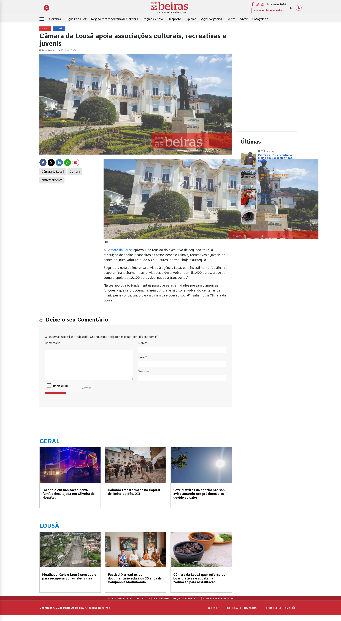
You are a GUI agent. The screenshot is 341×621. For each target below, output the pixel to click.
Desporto (174, 19)
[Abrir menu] (41, 19)
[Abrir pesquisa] (46, 8)
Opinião (191, 19)
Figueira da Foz (76, 19)
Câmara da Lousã (53, 171)
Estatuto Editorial (120, 598)
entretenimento (52, 180)
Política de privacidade (243, 608)
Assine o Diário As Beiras (269, 10)
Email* (142, 357)
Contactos (143, 598)
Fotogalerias (261, 19)
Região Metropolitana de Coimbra (114, 19)
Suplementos (161, 598)
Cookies (214, 608)
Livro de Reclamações (281, 608)
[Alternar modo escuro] (291, 8)
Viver (244, 19)
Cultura (75, 171)
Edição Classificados (186, 598)
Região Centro (153, 19)
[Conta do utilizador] (299, 8)
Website (143, 371)
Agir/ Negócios (211, 19)
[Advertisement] (266, 51)
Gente (231, 19)
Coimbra (55, 19)
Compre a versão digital (218, 598)
